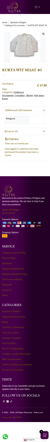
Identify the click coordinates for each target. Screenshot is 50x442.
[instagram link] (7, 401)
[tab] (25, 110)
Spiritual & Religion (18, 22)
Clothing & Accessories (15, 25)
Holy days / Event (10, 333)
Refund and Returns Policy (14, 274)
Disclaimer (7, 263)
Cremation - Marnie (24, 95)
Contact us (7, 290)
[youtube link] (11, 401)
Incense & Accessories (12, 370)
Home (4, 22)
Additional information (18, 110)
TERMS (18, 417)
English (31, 440)
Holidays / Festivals (11, 338)
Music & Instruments (11, 359)
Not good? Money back (13, 269)
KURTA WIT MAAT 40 (37, 25)
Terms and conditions (12, 279)
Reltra (5, 295)
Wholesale (7, 285)
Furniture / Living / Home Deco (16, 354)
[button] (43, 34)
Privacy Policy (8, 258)
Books (5, 322)
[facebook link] (4, 401)
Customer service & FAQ (13, 253)
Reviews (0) (11, 131)
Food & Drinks (9, 343)
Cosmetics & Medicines (13, 327)
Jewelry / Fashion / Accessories (17, 364)
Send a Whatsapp (10, 210)
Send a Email (8, 213)
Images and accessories (13, 317)
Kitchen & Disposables (13, 349)
